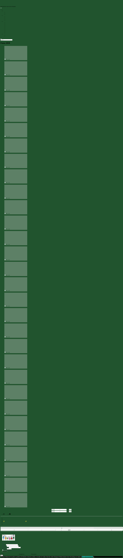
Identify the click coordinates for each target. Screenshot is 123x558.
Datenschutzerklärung (10, 35)
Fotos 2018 (8, 26)
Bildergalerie (5, 21)
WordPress (39, 554)
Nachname (4, 546)
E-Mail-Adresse (5, 547)
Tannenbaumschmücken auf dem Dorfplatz (14, 522)
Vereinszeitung (9, 17)
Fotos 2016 (8, 28)
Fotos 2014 (8, 30)
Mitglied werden (9, 20)
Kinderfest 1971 (9, 32)
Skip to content (4, 1)
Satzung (7, 36)
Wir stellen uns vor (9, 16)
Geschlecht (4, 548)
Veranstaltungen (9, 12)
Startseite (5, 9)
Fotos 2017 (8, 27)
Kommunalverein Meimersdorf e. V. (12, 4)
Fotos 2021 (8, 22)
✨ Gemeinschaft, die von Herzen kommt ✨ (15, 521)
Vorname (4, 544)
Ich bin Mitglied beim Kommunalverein (11, 550)
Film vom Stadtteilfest (10, 31)
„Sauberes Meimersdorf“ (9, 519)
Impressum (5, 34)
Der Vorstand (8, 19)
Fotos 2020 (8, 23)
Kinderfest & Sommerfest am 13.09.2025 (14, 524)
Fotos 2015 (8, 29)
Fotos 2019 (8, 24)
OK (82, 556)
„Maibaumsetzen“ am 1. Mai (10, 518)
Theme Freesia (28, 554)
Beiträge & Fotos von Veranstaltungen (13, 13)
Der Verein (5, 15)
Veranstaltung (6, 11)
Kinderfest (8, 14)
